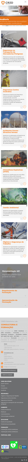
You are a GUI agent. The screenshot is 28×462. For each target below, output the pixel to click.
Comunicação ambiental (7, 416)
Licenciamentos (5, 414)
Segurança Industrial (6, 400)
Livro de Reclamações (20, 457)
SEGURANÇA (4, 393)
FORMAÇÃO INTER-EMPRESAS (9, 429)
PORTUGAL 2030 (6, 435)
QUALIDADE (4, 419)
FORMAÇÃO (4, 427)
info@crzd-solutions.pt (10, 366)
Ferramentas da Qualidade (8, 424)
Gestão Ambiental (6, 409)
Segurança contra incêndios (8, 398)
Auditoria (3, 390)
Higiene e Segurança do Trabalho (10, 395)
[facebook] (24, 460)
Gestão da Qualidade (6, 421)
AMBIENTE (4, 407)
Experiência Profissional (9, 370)
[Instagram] (26, 460)
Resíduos (3, 411)
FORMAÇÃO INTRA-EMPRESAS (9, 431)
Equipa (3, 385)
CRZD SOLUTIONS (6, 381)
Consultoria (4, 388)
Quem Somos (4, 383)
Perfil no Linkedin (7, 374)
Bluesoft (6, 458)
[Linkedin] (22, 460)
